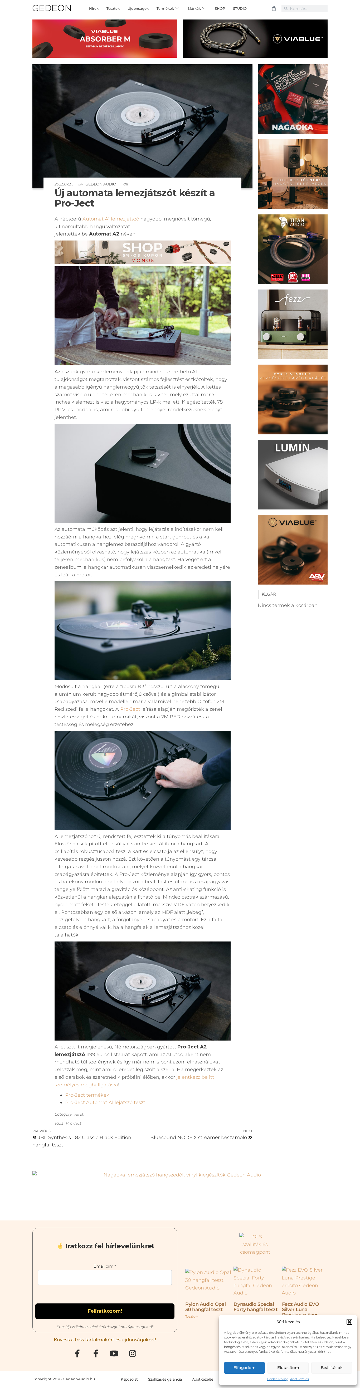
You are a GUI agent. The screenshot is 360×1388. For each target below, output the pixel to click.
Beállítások (332, 1367)
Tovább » (191, 1316)
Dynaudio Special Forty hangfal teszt (255, 1306)
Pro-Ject (130, 709)
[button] (349, 1322)
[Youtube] (114, 1353)
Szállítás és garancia (165, 1379)
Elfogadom (244, 1367)
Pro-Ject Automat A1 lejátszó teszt (105, 1102)
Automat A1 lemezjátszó (110, 219)
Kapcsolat (129, 1379)
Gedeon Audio (101, 184)
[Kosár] (274, 8)
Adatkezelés (299, 1379)
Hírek (79, 1114)
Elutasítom (288, 1367)
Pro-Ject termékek (87, 1095)
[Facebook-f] (77, 1353)
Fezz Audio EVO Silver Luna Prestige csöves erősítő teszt (300, 1312)
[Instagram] (133, 1353)
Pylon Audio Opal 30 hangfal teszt (205, 1306)
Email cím (105, 1266)
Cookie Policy (277, 1379)
